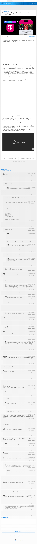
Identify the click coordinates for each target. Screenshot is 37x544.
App (33, 1)
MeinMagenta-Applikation (28, 71)
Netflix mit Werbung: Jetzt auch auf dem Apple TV (10, 158)
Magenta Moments (15, 161)
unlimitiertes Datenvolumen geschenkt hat (10, 40)
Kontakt (35, 1)
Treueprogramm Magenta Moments (12, 65)
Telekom (24, 161)
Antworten (33, 175)
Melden (29, 175)
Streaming (20, 161)
